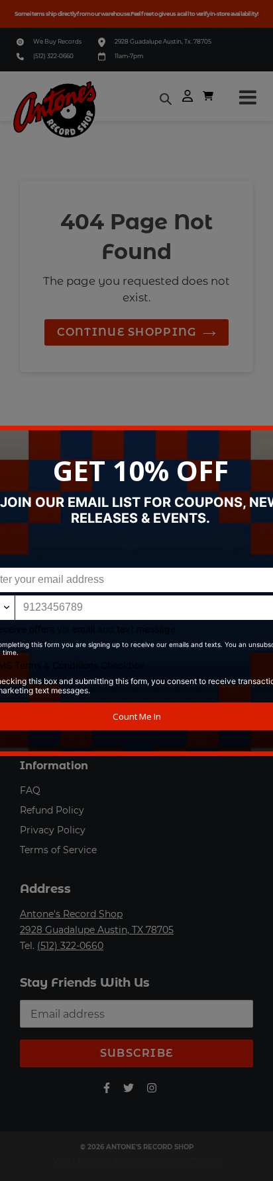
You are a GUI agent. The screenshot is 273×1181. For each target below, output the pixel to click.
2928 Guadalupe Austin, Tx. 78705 (163, 41)
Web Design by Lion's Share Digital (136, 1162)
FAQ (30, 790)
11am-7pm (129, 55)
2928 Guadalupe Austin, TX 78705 (97, 930)
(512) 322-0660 (53, 55)
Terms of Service (58, 850)
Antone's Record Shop (71, 914)
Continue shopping (127, 332)
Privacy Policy (52, 830)
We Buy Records (57, 41)
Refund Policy (52, 810)
